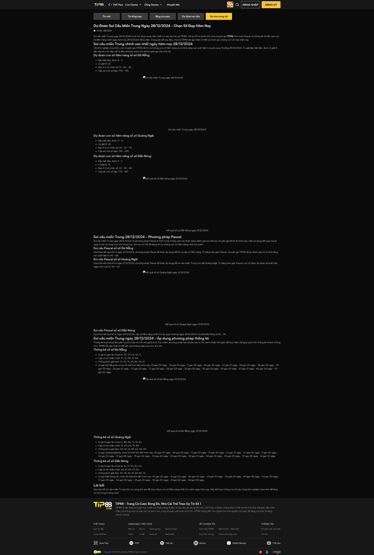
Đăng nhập (250, 4)
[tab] (107, 16)
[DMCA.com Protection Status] (97, 552)
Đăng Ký (271, 4)
